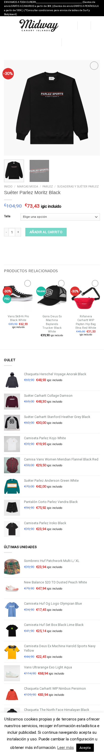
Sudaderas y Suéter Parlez (78, 186)
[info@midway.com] (39, 42)
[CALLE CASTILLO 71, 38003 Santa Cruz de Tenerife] (31, 42)
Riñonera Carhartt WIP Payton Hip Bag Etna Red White (85, 322)
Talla (7, 216)
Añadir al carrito (46, 232)
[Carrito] (97, 25)
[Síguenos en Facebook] (66, 42)
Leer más (65, 747)
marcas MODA (27, 186)
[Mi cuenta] (70, 25)
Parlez (47, 186)
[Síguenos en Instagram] (72, 42)
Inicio (8, 186)
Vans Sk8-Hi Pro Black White (18, 318)
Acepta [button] (85, 748)
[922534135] (55, 42)
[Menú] (6, 25)
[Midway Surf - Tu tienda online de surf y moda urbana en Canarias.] (38, 25)
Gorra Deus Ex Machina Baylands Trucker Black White (52, 324)
